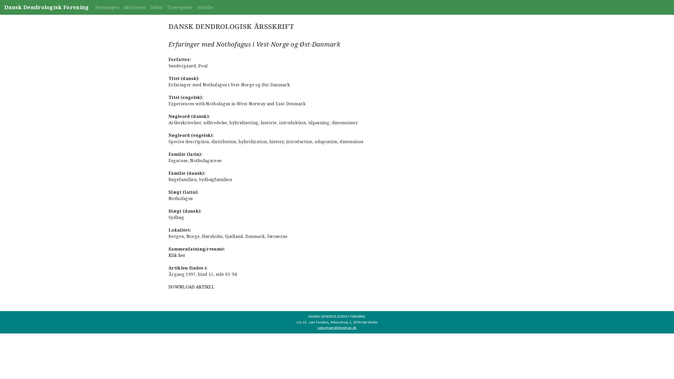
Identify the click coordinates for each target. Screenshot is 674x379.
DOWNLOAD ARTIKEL (191, 287)
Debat (157, 7)
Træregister (180, 7)
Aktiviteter (135, 7)
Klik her (177, 255)
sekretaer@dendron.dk (337, 327)
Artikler (205, 7)
